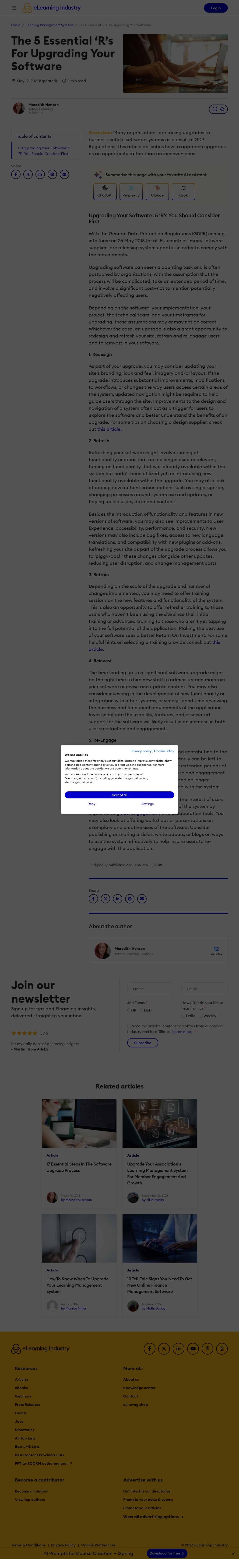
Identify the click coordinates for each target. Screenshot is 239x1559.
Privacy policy (141, 751)
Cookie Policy (164, 751)
